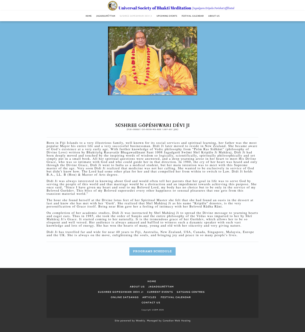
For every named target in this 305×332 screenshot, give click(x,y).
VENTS (168, 291)
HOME (152, 281)
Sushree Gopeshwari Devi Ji (136, 16)
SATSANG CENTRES (191, 291)
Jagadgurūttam (105, 16)
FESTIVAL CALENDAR (176, 297)
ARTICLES (149, 297)
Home (89, 16)
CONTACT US (150, 302)
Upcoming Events (167, 16)
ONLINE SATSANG (124, 297)
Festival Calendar (193, 16)
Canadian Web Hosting (176, 320)
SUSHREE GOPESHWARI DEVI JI (120, 291)
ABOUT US (138, 286)
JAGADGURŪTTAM (161, 286)
